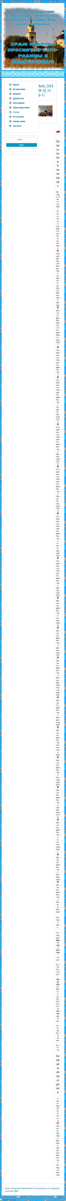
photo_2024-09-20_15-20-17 (45, 90)
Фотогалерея (18, 116)
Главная (16, 84)
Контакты (17, 126)
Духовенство (18, 98)
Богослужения (18, 103)
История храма (19, 89)
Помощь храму (19, 121)
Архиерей (17, 94)
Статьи (16, 112)
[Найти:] (21, 139)
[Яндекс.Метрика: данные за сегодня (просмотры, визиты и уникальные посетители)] (8, 1200)
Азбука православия (21, 107)
